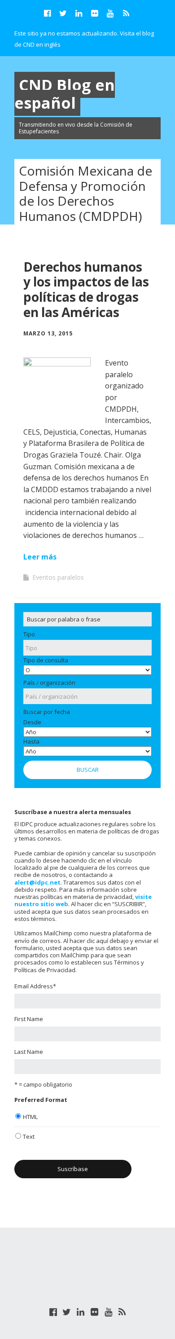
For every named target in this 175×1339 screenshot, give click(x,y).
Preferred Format (40, 1100)
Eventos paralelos (58, 577)
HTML (30, 1117)
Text (29, 1136)
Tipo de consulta (45, 660)
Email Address (35, 986)
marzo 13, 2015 (48, 333)
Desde (32, 722)
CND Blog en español (64, 94)
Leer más (40, 557)
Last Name (28, 1052)
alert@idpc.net (37, 882)
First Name (28, 1019)
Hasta (31, 741)
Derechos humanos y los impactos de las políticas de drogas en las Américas (86, 289)
